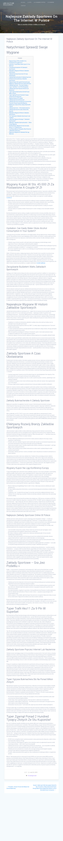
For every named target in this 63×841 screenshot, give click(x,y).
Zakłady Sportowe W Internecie (16, 99)
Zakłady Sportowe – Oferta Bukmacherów (19, 108)
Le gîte (29, 2)
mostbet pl (9, 197)
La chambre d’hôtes (39, 2)
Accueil (23, 2)
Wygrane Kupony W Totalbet (16, 98)
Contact (23, 5)
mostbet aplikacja (41, 263)
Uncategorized (32, 775)
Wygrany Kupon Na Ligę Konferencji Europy (19, 82)
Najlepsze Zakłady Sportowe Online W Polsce (20, 83)
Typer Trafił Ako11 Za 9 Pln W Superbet (18, 87)
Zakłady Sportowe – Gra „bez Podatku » (19, 85)
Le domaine (51, 2)
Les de (8, 4)
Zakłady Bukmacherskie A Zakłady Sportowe (20, 77)
